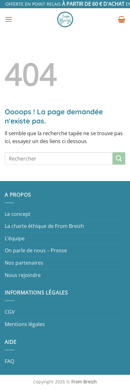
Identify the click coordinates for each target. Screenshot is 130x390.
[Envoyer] (119, 158)
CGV (10, 311)
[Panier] (121, 19)
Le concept (18, 214)
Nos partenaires (24, 262)
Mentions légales (25, 324)
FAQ (9, 361)
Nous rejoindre (23, 275)
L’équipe (15, 238)
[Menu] (8, 19)
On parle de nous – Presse (36, 250)
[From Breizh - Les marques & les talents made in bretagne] (65, 19)
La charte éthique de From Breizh (44, 226)
